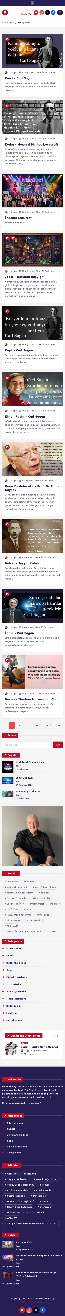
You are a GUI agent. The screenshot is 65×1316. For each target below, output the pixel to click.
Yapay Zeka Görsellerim (20, 892)
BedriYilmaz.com (32, 14)
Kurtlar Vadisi (42, 898)
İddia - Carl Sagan (19, 633)
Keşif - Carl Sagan (19, 350)
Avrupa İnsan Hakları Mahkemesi (25, 931)
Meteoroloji (38, 903)
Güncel (10, 955)
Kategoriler (24, 22)
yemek (29, 909)
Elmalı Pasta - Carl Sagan (25, 416)
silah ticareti (14, 920)
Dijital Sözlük (13, 1006)
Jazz (53, 931)
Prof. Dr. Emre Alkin (17, 898)
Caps (14, 72)
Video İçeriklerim (16, 991)
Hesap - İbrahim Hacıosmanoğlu (30, 699)
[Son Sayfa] (58, 725)
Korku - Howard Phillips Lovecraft (31, 144)
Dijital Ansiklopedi (16, 963)
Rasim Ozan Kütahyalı (19, 915)
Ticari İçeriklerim (16, 998)
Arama (12, 735)
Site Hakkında (14, 948)
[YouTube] (36, 12)
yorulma (29, 881)
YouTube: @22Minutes (28, 791)
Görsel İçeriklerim (16, 977)
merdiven (44, 915)
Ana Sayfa (8, 22)
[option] (32, 1048)
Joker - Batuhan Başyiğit (24, 277)
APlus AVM (12, 926)
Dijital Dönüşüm (24, 778)
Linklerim (11, 1013)
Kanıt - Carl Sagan (19, 78)
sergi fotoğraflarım (45, 887)
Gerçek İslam (14, 1020)
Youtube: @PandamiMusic (30, 762)
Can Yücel (12, 881)
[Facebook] (53, 12)
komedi (45, 892)
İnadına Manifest (18, 218)
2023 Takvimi (35, 920)
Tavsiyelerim (13, 984)
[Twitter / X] (47, 12)
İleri (47, 725)
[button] (53, 1036)
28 (37, 725)
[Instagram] (41, 12)
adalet (56, 903)
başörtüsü (12, 909)
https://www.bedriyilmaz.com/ (23, 1103)
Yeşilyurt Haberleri (17, 887)
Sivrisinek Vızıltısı (25, 1242)
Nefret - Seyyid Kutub (22, 563)
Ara (58, 744)
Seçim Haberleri (15, 903)
